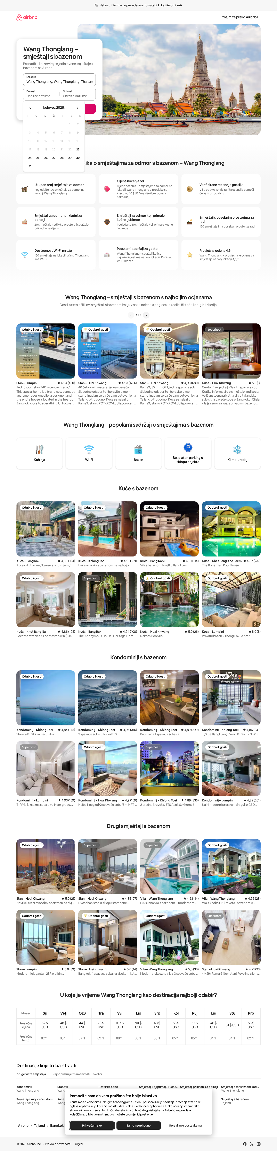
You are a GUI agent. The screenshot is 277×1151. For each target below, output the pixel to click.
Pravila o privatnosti (58, 1144)
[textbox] (41, 96)
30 (78, 158)
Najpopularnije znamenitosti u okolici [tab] (77, 1074)
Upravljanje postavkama (185, 1125)
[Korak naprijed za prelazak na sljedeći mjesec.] (77, 107)
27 (54, 158)
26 (46, 158)
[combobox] (59, 81)
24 (30, 158)
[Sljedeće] (146, 315)
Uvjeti (79, 1144)
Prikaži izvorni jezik (170, 5)
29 (70, 158)
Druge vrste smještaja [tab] (31, 1074)
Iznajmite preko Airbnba (239, 17)
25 (38, 158)
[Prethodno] (131, 315)
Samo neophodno (139, 1125)
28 (62, 158)
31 (29, 166)
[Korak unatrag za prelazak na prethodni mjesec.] (30, 107)
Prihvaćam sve (91, 1125)
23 (78, 149)
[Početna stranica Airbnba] (26, 17)
